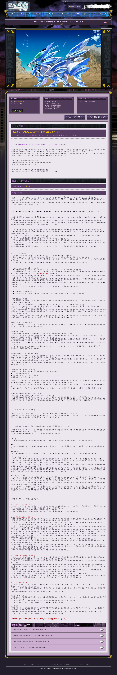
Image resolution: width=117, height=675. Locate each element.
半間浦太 (21, 101)
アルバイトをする (20, 648)
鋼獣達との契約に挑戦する (23, 635)
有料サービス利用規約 (85, 664)
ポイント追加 (74, 6)
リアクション (16, 110)
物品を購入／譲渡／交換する (23, 642)
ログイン (65, 1)
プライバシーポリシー (42, 664)
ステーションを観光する (22, 629)
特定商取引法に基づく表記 (56, 664)
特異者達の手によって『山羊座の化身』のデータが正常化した (39, 144)
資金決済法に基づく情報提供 (71, 664)
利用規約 (33, 664)
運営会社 (26, 664)
